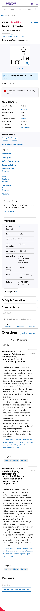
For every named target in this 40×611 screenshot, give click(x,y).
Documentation (9, 165)
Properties (6, 153)
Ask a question (19, 36)
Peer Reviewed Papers (6, 179)
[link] (7, 313)
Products (4, 15)
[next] (34, 56)
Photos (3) (20, 69)
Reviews (5, 194)
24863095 (24, 118)
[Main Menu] (3, 3)
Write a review (7, 36)
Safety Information (10, 161)
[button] (32, 352)
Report (24, 460)
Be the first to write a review (17, 590)
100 (19, 227)
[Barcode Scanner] (32, 3)
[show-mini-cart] (36, 3)
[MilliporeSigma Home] (11, 3)
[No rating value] (6, 34)
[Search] (35, 9)
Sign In (4, 75)
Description (7, 157)
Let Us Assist (9, 211)
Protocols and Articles (8, 169)
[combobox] (20, 9)
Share (36, 22)
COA (5, 139)
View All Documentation (12, 144)
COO (15, 139)
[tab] (5, 15)
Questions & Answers (6, 187)
